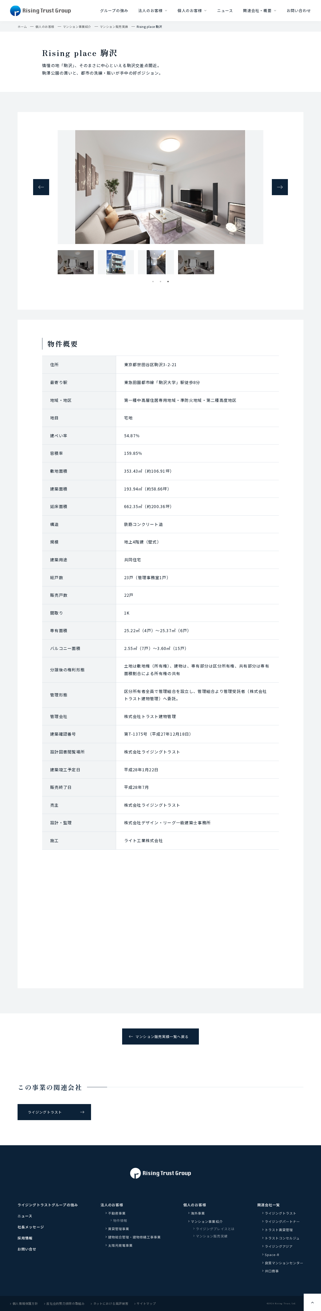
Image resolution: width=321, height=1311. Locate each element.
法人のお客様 (150, 10)
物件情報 (120, 1220)
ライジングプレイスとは (215, 1228)
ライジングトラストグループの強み (48, 1204)
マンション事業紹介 (77, 26)
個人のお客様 (190, 10)
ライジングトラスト (45, 1112)
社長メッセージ (31, 1226)
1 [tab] (152, 281)
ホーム (22, 26)
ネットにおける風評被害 (110, 1303)
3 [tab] (168, 281)
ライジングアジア (279, 1246)
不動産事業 (117, 1213)
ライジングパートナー (282, 1221)
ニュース (225, 10)
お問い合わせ (299, 10)
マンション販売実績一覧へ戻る (162, 1036)
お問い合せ (27, 1248)
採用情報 (25, 1237)
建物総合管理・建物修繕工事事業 (134, 1237)
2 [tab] (160, 281)
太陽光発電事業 (120, 1245)
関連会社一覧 (268, 1204)
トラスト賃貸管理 (280, 1229)
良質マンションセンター (284, 1263)
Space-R (272, 1254)
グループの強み (114, 10)
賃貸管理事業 (118, 1228)
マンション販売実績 (114, 26)
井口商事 (272, 1271)
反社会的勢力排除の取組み (65, 1303)
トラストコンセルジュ (282, 1238)
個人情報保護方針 (25, 1303)
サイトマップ (146, 1303)
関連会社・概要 (257, 10)
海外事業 (198, 1213)
